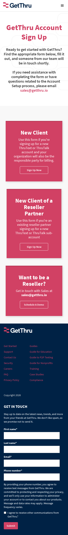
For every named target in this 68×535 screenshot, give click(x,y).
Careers (8, 368)
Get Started (10, 346)
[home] (28, 5)
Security (8, 363)
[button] (62, 5)
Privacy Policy (11, 380)
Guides (33, 346)
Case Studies (37, 374)
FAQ (6, 374)
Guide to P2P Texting (41, 357)
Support (8, 351)
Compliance (36, 380)
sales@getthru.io (34, 90)
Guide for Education (41, 351)
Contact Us (10, 357)
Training (34, 368)
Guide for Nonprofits (41, 363)
